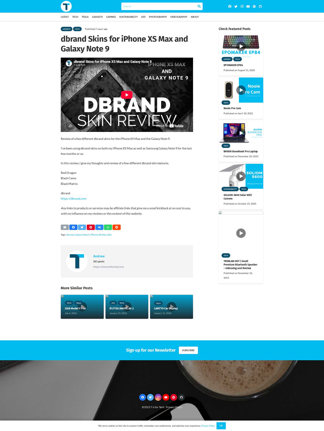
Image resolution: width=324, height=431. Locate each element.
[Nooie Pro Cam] (241, 79)
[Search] (199, 6)
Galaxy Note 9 (82, 234)
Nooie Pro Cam (232, 108)
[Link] (66, 6)
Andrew (99, 256)
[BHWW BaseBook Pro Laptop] (241, 123)
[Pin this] (91, 227)
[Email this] (65, 227)
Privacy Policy (174, 407)
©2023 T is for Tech (153, 407)
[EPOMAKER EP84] (241, 36)
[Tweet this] (82, 227)
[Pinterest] (254, 6)
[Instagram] (242, 6)
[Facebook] (230, 6)
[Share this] (73, 227)
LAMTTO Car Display (166, 308)
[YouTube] (248, 6)
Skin (109, 234)
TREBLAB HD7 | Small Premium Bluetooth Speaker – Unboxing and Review (240, 264)
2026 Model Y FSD (75, 308)
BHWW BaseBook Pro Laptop (241, 151)
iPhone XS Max (98, 234)
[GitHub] (260, 6)
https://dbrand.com (73, 198)
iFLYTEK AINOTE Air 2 (122, 308)
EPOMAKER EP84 (233, 65)
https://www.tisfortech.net (108, 266)
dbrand (70, 234)
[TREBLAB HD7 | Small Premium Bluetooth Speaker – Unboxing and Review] (241, 213)
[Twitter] (236, 6)
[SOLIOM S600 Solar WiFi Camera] (241, 166)
